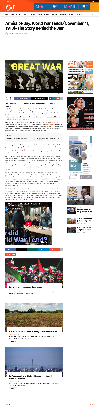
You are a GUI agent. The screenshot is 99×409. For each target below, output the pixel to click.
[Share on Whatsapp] (50, 98)
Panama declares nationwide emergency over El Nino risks (33, 331)
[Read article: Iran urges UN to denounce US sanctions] (34, 273)
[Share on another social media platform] (61, 98)
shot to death (49, 124)
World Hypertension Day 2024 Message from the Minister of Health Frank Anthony (79, 199)
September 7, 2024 (82, 223)
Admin (11, 33)
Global (40, 14)
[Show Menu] (93, 7)
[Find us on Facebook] (88, 405)
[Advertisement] (49, 47)
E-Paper (71, 14)
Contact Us (79, 14)
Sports (18, 14)
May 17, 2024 (71, 203)
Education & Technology (59, 14)
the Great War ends (44, 109)
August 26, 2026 (18, 334)
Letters (33, 14)
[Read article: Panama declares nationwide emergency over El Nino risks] (34, 317)
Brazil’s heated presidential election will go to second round (85, 229)
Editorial (25, 14)
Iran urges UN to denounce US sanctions (17, 138)
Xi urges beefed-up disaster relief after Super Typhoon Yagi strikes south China (85, 220)
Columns (46, 14)
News (12, 14)
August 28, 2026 (18, 289)
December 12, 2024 (82, 214)
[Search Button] (93, 14)
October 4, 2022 (81, 232)
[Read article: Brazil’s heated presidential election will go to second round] (71, 230)
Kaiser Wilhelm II (29, 151)
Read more (14, 297)
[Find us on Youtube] (93, 1)
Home (7, 14)
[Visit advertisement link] (80, 77)
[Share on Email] (58, 98)
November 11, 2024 (19, 33)
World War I (55, 122)
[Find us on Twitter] (90, 1)
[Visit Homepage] (10, 8)
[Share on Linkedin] (54, 98)
